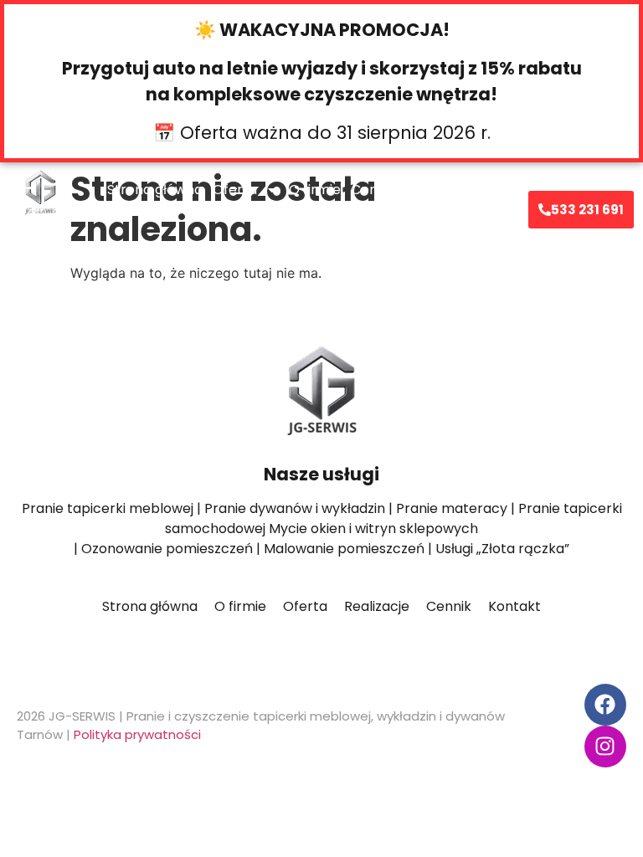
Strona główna (155, 189)
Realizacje (438, 189)
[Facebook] (605, 705)
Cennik (373, 189)
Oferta (235, 189)
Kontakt (289, 228)
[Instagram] (605, 746)
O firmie (315, 189)
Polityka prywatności (137, 734)
